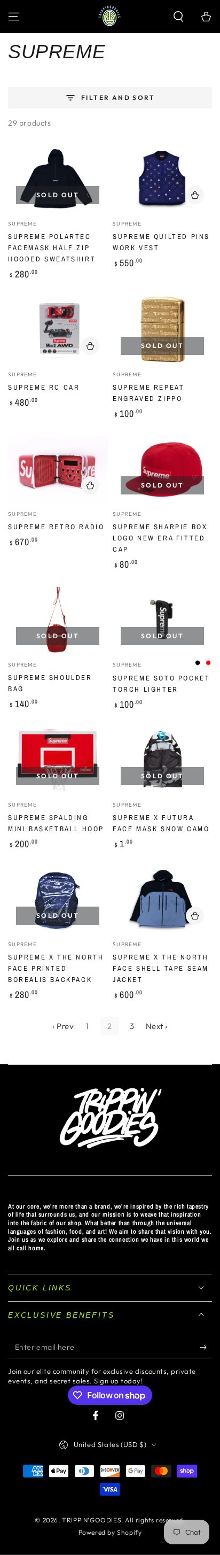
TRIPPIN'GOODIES (91, 1520)
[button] (178, 16)
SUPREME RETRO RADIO (56, 526)
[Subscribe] (206, 1347)
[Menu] (14, 16)
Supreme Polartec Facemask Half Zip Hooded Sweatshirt (52, 248)
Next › (157, 1026)
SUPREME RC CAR (44, 387)
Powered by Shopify (110, 1532)
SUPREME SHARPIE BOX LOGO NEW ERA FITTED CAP (160, 538)
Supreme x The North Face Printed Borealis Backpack (56, 968)
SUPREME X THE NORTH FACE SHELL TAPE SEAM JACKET (161, 968)
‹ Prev (63, 1026)
